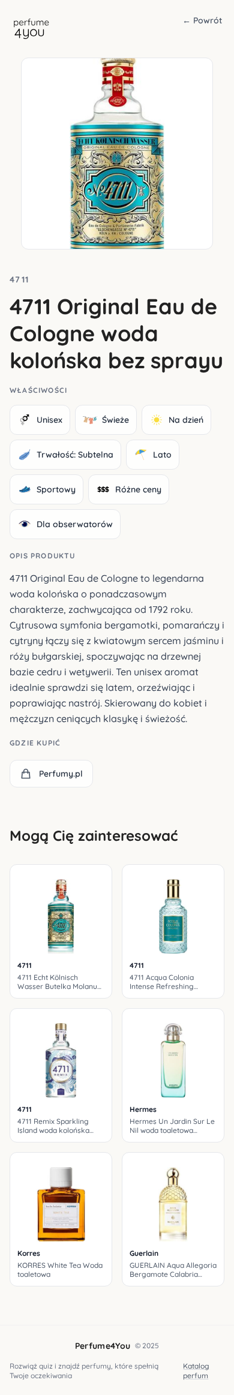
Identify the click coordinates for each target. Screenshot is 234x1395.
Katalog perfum (196, 1370)
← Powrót (202, 20)
